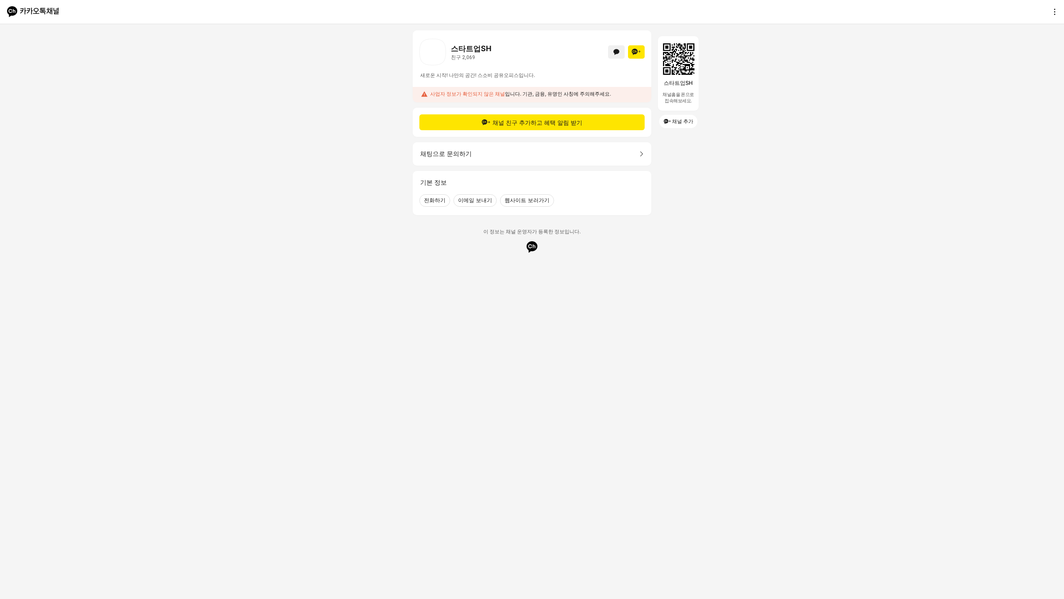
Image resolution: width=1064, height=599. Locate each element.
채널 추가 (682, 121)
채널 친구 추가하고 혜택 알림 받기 (537, 122)
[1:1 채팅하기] (616, 52)
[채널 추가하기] (636, 52)
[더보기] (1052, 12)
